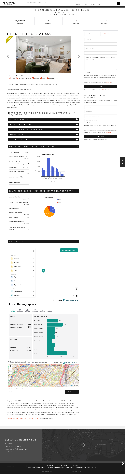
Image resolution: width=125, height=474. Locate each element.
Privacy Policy (108, 82)
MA (21, 418)
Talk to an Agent (77, 471)
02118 (36, 418)
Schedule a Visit (108, 34)
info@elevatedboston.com (13, 446)
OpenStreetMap (70, 385)
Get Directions (72, 392)
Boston (31, 418)
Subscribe (101, 136)
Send (100, 86)
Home (10, 418)
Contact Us (92, 34)
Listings (15, 418)
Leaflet (64, 385)
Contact (92, 4)
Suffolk (26, 418)
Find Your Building (47, 471)
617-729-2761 (103, 4)
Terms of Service (108, 89)
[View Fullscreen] (10, 372)
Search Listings (81, 4)
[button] (45, 1)
